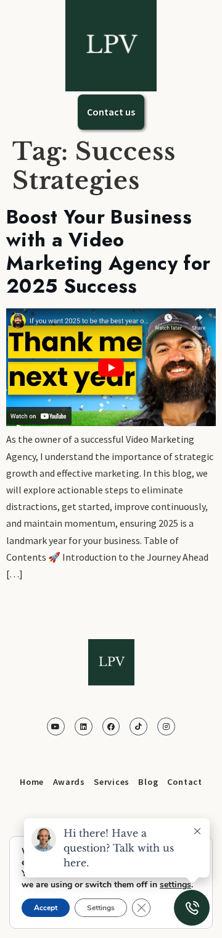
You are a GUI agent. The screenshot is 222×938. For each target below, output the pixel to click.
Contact (184, 781)
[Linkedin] (83, 726)
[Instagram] (166, 726)
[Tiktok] (138, 726)
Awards (69, 781)
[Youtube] (56, 726)
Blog (148, 781)
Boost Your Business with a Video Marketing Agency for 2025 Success (108, 252)
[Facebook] (111, 726)
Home (32, 781)
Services (112, 781)
